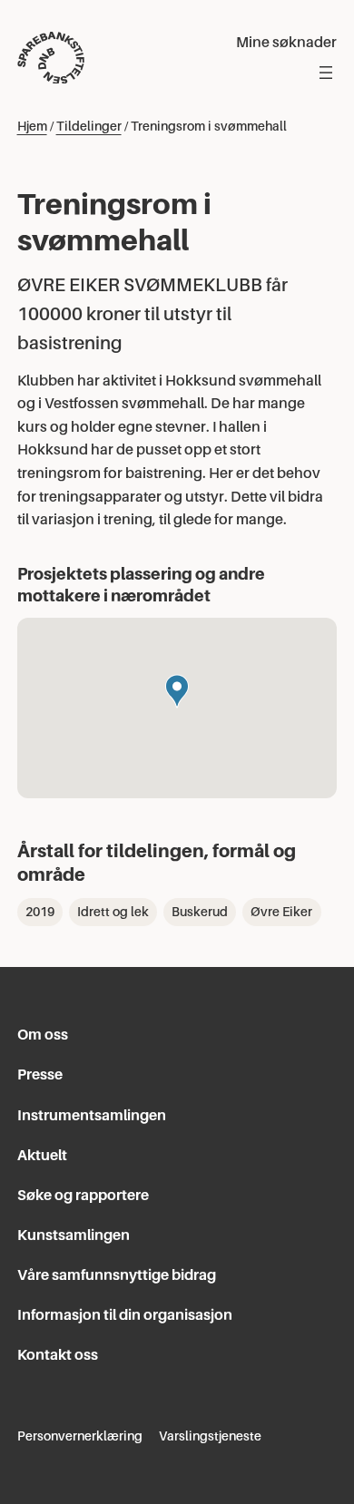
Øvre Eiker (281, 911)
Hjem (32, 126)
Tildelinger (89, 126)
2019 (39, 911)
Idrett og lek (113, 911)
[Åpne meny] (326, 72)
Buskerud (200, 911)
